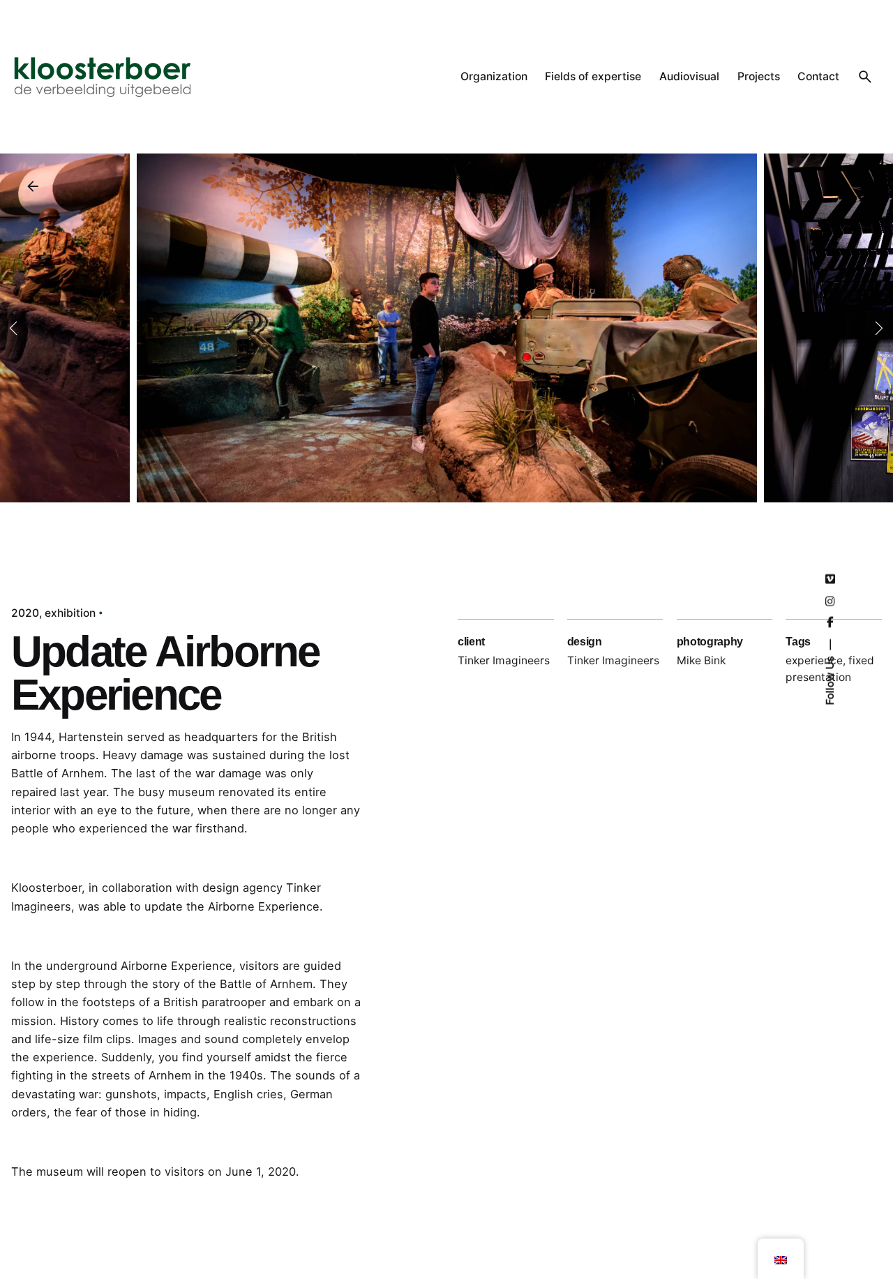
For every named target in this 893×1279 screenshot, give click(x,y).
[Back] (32, 186)
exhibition (70, 613)
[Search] (865, 77)
